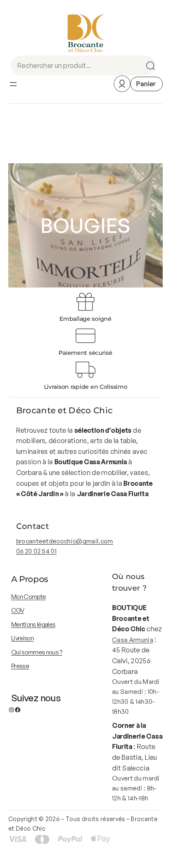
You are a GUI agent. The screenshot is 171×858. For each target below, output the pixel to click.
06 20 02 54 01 (36, 551)
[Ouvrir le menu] (13, 84)
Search (147, 65)
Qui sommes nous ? (36, 652)
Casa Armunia (132, 640)
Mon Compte (28, 597)
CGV (17, 610)
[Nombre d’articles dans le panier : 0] (146, 84)
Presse (20, 666)
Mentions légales (33, 624)
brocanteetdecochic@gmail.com (64, 541)
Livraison (22, 638)
